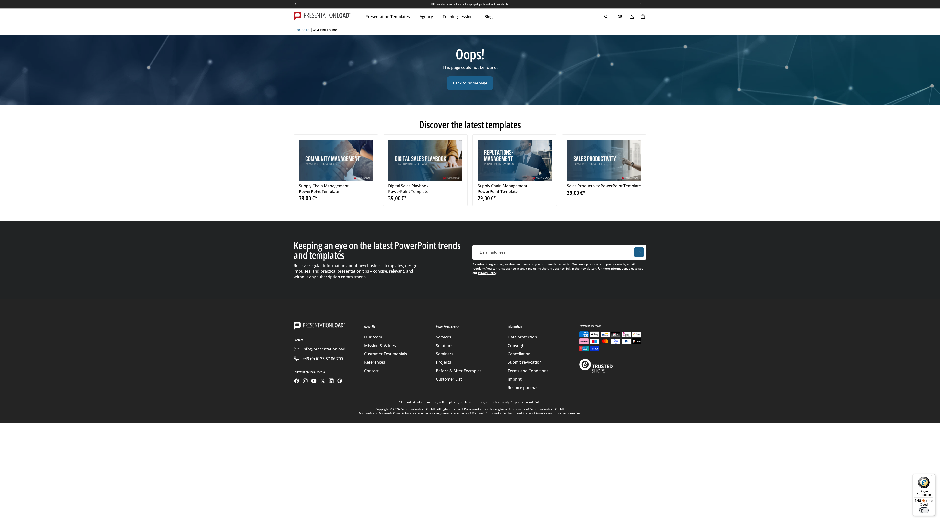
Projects (443, 362)
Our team (373, 337)
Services (443, 337)
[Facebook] (297, 381)
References (374, 362)
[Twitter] (323, 381)
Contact (371, 370)
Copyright (517, 345)
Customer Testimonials (385, 354)
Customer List (449, 379)
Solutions (444, 345)
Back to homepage (470, 83)
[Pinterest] (340, 381)
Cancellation (519, 354)
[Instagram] (305, 381)
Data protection (522, 337)
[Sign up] (639, 252)
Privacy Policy (487, 273)
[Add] (365, 173)
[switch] (924, 510)
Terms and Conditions (528, 370)
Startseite (301, 29)
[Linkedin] (331, 381)
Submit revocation (525, 362)
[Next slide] (365, 160)
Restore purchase (524, 387)
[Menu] (932, 477)
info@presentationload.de (327, 349)
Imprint (515, 379)
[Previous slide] (306, 160)
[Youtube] (314, 381)
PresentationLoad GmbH (417, 409)
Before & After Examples (459, 370)
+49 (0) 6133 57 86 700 (323, 358)
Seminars (444, 354)
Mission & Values (380, 345)
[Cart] (642, 16)
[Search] (606, 16)
